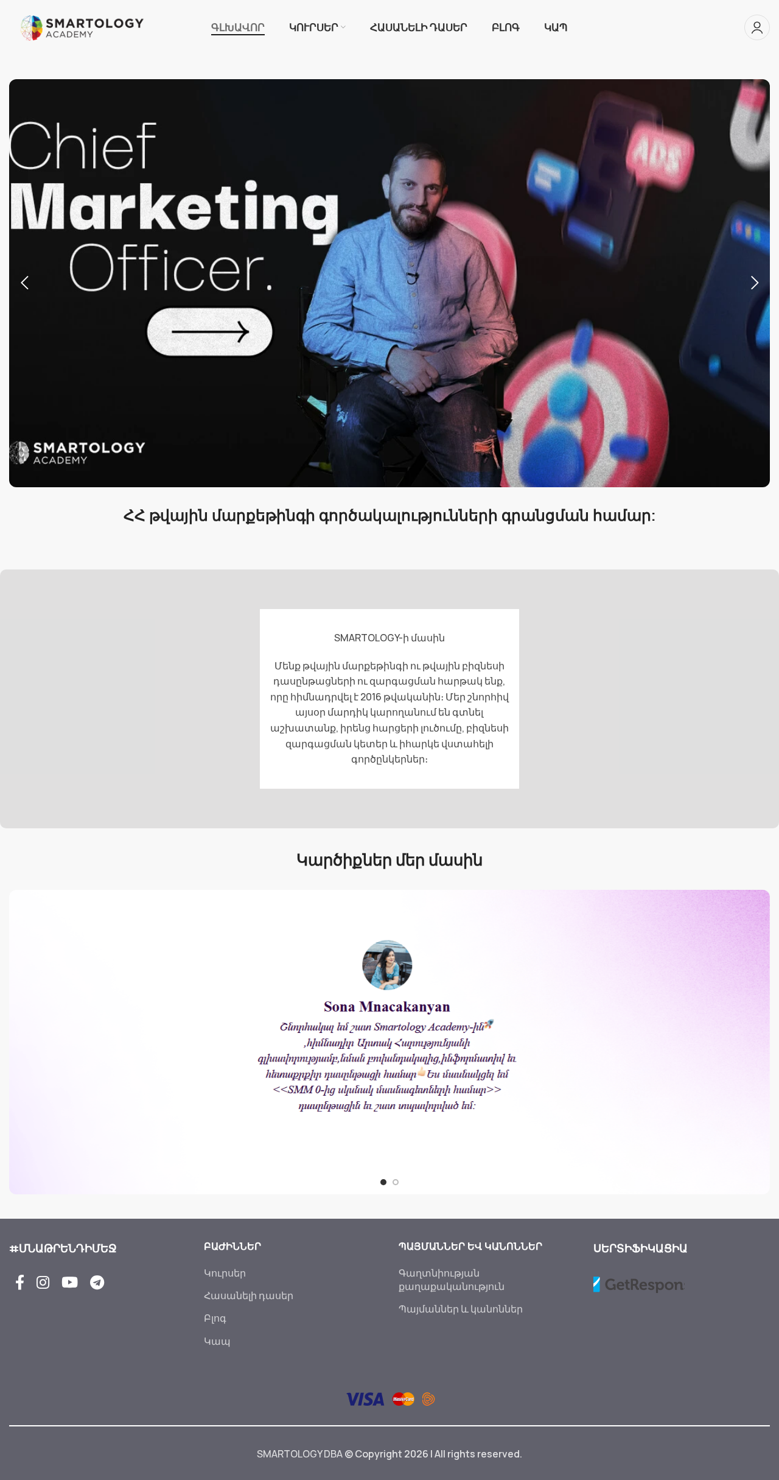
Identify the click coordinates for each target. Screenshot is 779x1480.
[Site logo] (82, 26)
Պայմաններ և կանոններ (461, 1309)
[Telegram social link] (97, 1283)
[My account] (757, 27)
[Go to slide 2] (396, 1182)
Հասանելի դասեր (248, 1295)
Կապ (217, 1341)
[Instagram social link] (42, 1283)
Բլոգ (215, 1318)
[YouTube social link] (69, 1283)
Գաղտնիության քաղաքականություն (452, 1279)
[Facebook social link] (19, 1283)
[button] (24, 283)
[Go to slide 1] (383, 1182)
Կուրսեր (225, 1273)
